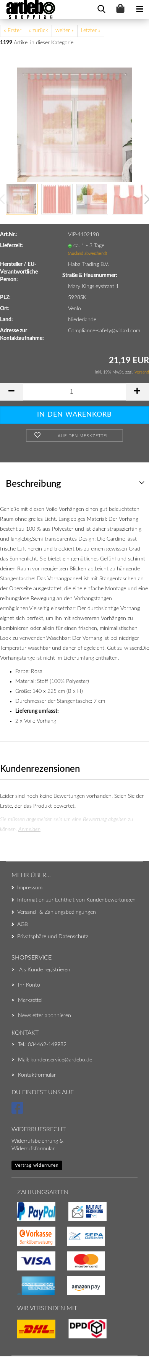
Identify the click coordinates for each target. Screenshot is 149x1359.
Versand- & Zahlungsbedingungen (56, 912)
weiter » (64, 30)
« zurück (38, 30)
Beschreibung (33, 484)
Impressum (29, 887)
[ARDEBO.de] (28, 9)
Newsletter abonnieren (44, 1015)
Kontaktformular (37, 1075)
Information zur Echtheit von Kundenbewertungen (76, 900)
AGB (22, 924)
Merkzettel (30, 1000)
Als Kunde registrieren (44, 970)
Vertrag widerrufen (37, 1165)
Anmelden (29, 829)
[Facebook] (18, 1111)
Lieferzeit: (11, 245)
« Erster (12, 30)
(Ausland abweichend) (87, 253)
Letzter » (90, 30)
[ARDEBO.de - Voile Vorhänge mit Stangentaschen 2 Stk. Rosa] (74, 124)
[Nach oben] (21, 1338)
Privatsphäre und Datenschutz (52, 936)
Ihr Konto (29, 985)
